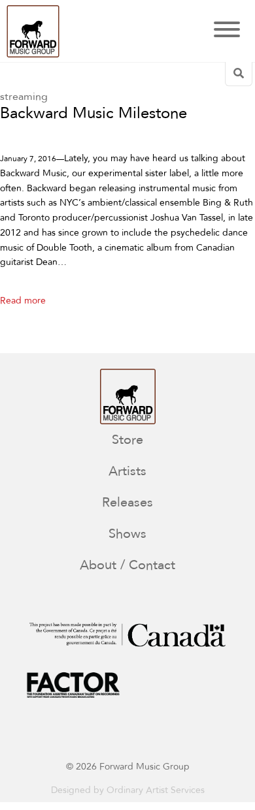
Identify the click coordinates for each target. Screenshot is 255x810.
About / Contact (127, 565)
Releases (127, 502)
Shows (127, 533)
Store (127, 439)
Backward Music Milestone (93, 113)
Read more (23, 300)
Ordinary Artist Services (156, 790)
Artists (127, 471)
